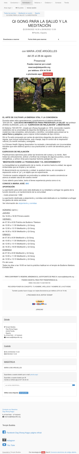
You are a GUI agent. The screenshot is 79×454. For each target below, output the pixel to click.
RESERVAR (48, 74)
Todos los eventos (10, 13)
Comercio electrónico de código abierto (63, 452)
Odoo (43, 452)
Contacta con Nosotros (9, 409)
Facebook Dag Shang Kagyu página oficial (24, 432)
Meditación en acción (25, 13)
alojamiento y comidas (27, 203)
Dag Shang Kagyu (8, 411)
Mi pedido (20, 8)
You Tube (11, 445)
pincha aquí (34, 374)
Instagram (11, 440)
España (37, 13)
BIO (27, 183)
